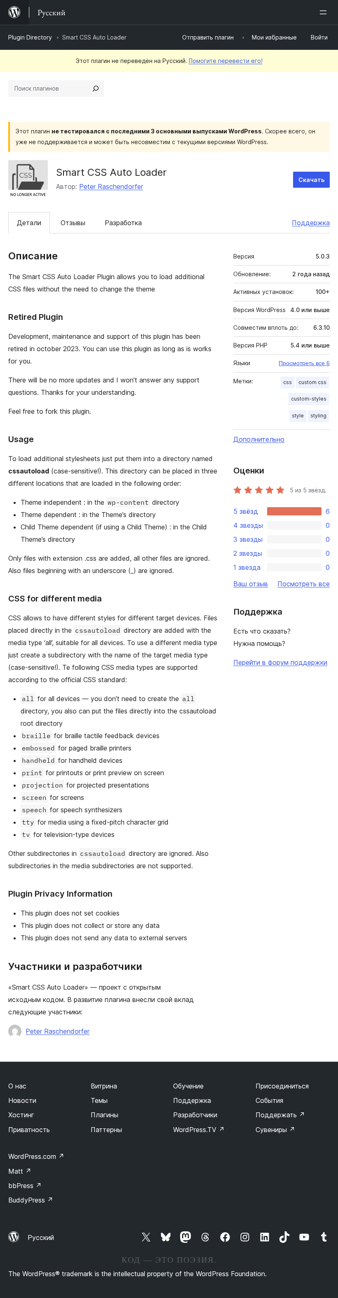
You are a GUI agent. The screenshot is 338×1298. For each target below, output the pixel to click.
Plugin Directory (30, 37)
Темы (99, 1100)
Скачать (311, 179)
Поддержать (280, 1115)
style (298, 415)
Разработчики (195, 1115)
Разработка (123, 223)
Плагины (104, 1115)
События (269, 1100)
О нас (17, 1086)
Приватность (29, 1130)
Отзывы (73, 223)
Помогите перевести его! (226, 60)
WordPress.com (36, 1156)
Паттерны (106, 1130)
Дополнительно (258, 439)
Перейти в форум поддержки (280, 662)
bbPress (25, 1185)
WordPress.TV (199, 1130)
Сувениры (275, 1130)
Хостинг (21, 1115)
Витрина (104, 1086)
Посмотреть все (303, 584)
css (287, 382)
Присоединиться (282, 1086)
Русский (41, 1237)
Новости (22, 1100)
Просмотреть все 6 (304, 363)
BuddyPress (30, 1200)
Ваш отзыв (250, 584)
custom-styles (308, 399)
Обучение (188, 1086)
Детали (29, 223)
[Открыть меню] (325, 12)
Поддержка (311, 223)
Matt (19, 1171)
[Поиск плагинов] (95, 88)
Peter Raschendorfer (111, 186)
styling (318, 415)
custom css (312, 382)
